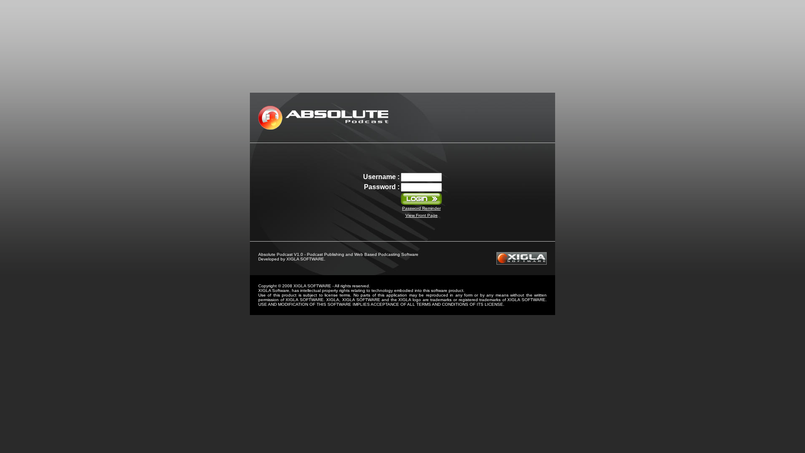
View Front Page (421, 215)
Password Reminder (421, 208)
